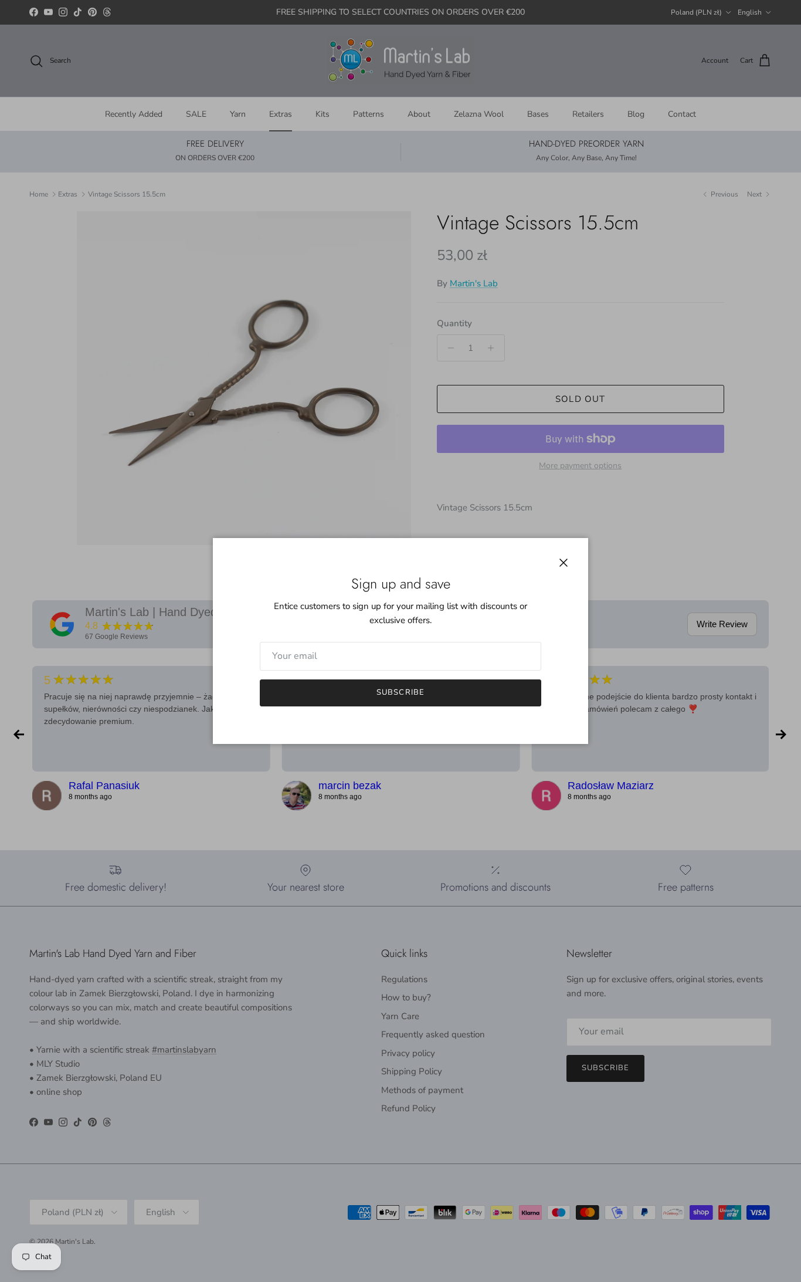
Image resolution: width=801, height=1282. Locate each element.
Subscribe (400, 692)
